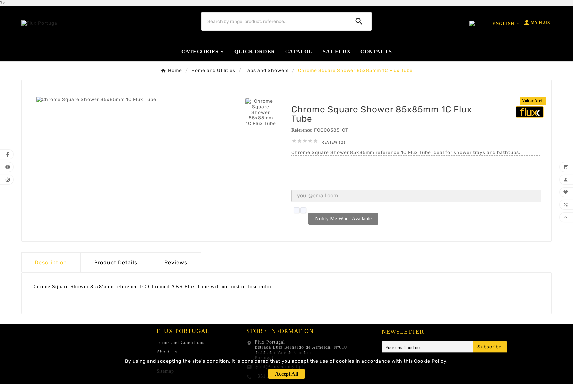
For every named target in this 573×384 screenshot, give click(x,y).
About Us (167, 351)
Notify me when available (343, 218)
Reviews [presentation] (175, 262)
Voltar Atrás (533, 100)
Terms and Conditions (180, 342)
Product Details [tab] (115, 262)
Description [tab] (51, 262)
